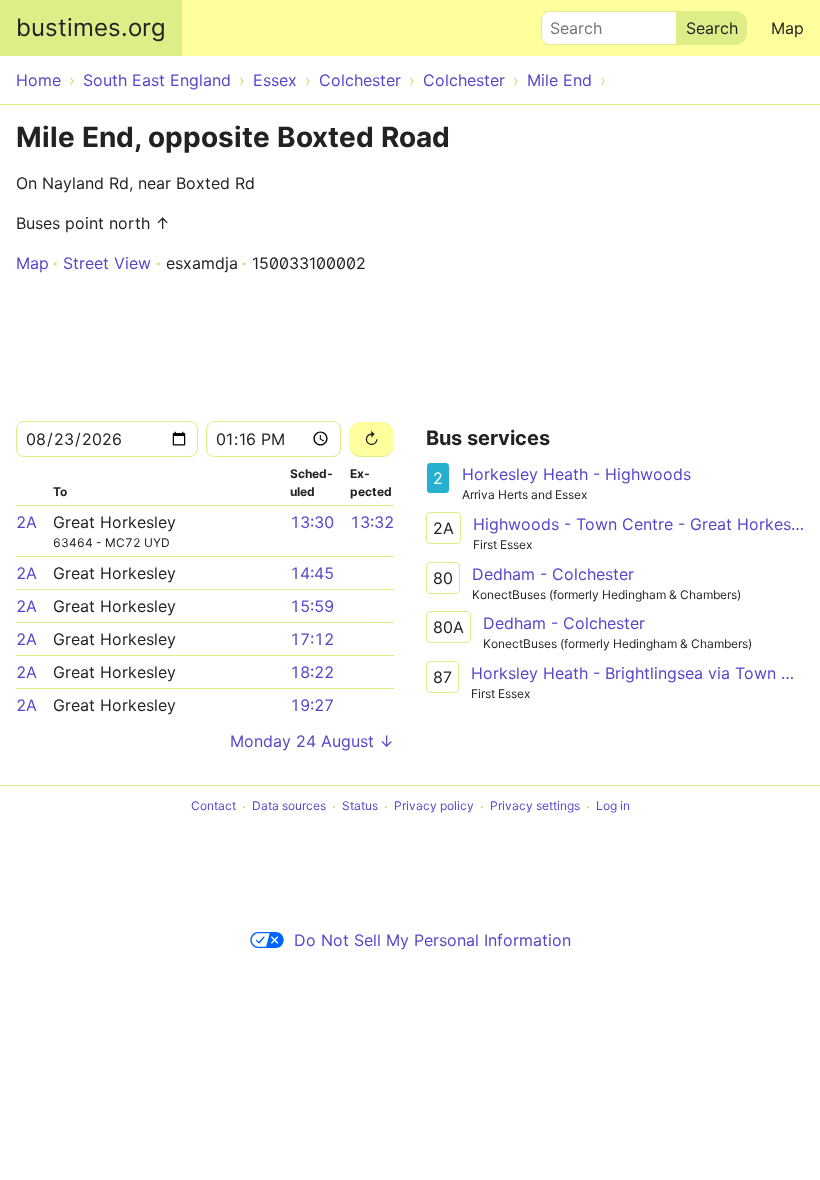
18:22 (312, 672)
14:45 (312, 573)
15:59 (312, 606)
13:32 (372, 522)
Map (787, 28)
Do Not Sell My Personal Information (432, 940)
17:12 (312, 639)
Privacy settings (535, 806)
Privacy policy (434, 806)
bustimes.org (91, 27)
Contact (213, 806)
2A (26, 522)
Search (567, 23)
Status (360, 806)
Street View (107, 263)
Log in (613, 806)
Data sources (289, 806)
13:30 (312, 522)
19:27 (312, 705)
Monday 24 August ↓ (312, 741)
